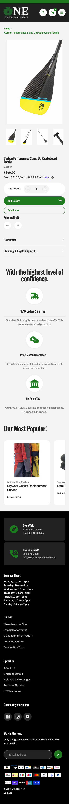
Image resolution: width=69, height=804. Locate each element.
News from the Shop (16, 624)
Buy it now (13, 210)
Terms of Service (14, 685)
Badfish (8, 167)
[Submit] (58, 754)
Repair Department (15, 630)
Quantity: (14, 188)
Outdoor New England (18, 482)
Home (7, 28)
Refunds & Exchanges (17, 679)
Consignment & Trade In (18, 635)
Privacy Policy (12, 691)
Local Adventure (14, 641)
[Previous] (7, 225)
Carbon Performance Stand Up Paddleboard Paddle (31, 32)
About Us (9, 668)
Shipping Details (14, 673)
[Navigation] (62, 12)
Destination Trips (14, 647)
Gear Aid (61, 482)
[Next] (18, 225)
